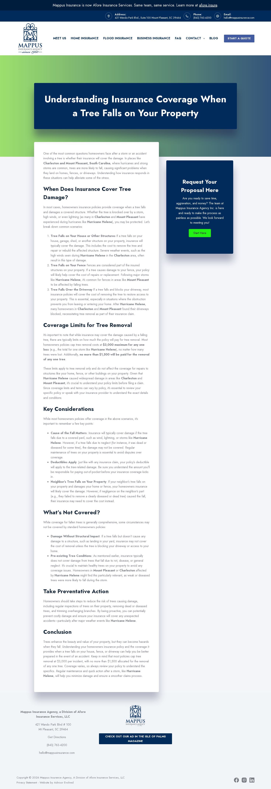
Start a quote (239, 38)
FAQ (178, 38)
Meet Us (59, 38)
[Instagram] (244, 780)
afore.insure (208, 5)
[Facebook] (236, 780)
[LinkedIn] (251, 780)
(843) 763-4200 (202, 18)
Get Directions (57, 737)
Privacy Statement (27, 783)
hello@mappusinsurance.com (239, 18)
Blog (213, 38)
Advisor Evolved (64, 783)
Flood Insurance (118, 38)
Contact (193, 38)
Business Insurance (153, 38)
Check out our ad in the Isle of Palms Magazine (135, 738)
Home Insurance (85, 38)
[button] (200, 233)
